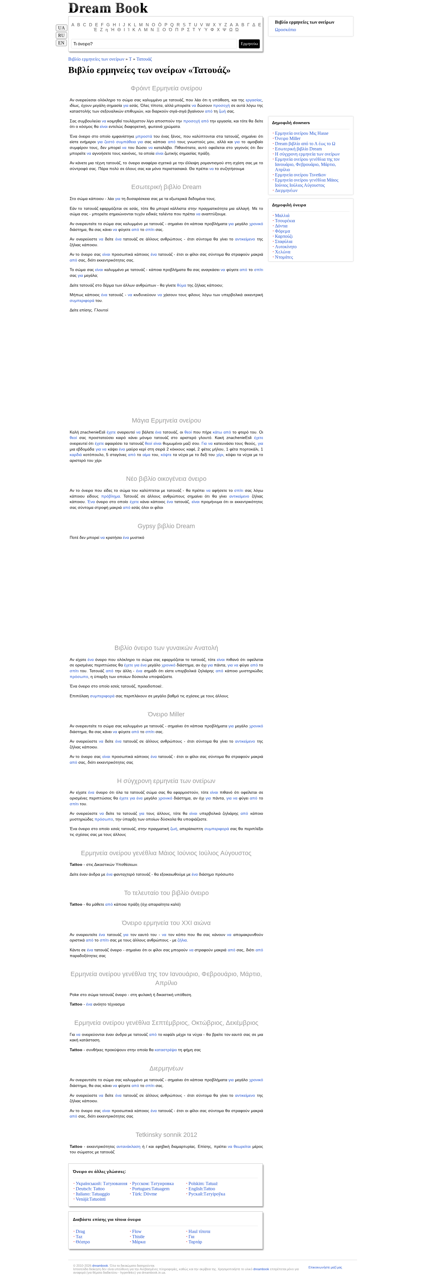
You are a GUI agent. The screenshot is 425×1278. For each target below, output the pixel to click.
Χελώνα (282, 251)
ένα (118, 239)
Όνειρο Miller (166, 714)
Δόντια (281, 225)
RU (61, 35)
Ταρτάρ (195, 1241)
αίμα (146, 454)
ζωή (222, 111)
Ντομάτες (284, 257)
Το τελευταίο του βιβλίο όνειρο (166, 892)
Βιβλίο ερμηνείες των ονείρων (96, 59)
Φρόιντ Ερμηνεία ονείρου (166, 88)
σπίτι (149, 229)
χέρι (219, 454)
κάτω (217, 432)
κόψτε (166, 454)
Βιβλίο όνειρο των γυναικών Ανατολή (166, 647)
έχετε (111, 432)
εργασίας (254, 100)
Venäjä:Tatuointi (91, 1199)
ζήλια (182, 940)
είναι (104, 126)
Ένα (91, 501)
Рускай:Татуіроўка (207, 1193)
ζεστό (109, 141)
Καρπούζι (284, 236)
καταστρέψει (166, 1049)
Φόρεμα (282, 231)
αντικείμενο (245, 239)
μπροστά (144, 136)
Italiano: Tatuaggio (93, 1193)
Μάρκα (138, 1241)
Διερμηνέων (166, 1068)
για (125, 105)
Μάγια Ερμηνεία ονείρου (166, 420)
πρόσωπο (79, 676)
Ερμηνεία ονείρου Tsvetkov (300, 174)
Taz (79, 1236)
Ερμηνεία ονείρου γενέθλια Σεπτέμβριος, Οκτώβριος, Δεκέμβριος (166, 1022)
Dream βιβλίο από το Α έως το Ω (305, 143)
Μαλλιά (282, 215)
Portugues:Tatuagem (150, 1188)
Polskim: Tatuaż (203, 1183)
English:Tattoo (202, 1188)
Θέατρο (83, 1241)
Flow (137, 1231)
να (194, 105)
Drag (80, 1231)
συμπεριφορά (82, 300)
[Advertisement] (166, 364)
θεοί (188, 432)
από (208, 111)
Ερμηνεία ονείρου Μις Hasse (301, 133)
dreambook (100, 1265)
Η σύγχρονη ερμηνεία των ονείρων (166, 780)
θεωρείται (242, 1146)
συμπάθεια (126, 141)
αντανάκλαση (129, 1146)
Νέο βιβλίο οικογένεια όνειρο (166, 478)
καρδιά (76, 454)
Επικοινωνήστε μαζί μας (325, 1267)
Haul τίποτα (199, 1231)
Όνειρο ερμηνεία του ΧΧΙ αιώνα (166, 922)
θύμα (181, 285)
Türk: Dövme (144, 1193)
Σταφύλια (283, 241)
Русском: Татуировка (153, 1183)
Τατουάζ (144, 59)
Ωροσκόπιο (285, 29)
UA (61, 27)
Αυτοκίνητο (286, 246)
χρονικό (256, 223)
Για (204, 443)
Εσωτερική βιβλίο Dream (166, 186)
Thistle (138, 1236)
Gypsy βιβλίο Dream (166, 526)
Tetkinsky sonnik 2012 (166, 1134)
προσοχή (221, 105)
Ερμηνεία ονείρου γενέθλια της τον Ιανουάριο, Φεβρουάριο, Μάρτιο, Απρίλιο (307, 164)
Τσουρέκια (285, 220)
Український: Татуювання (101, 1183)
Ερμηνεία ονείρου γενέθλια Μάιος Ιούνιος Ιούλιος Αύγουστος (166, 853)
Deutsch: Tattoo (90, 1188)
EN (61, 42)
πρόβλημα (110, 496)
